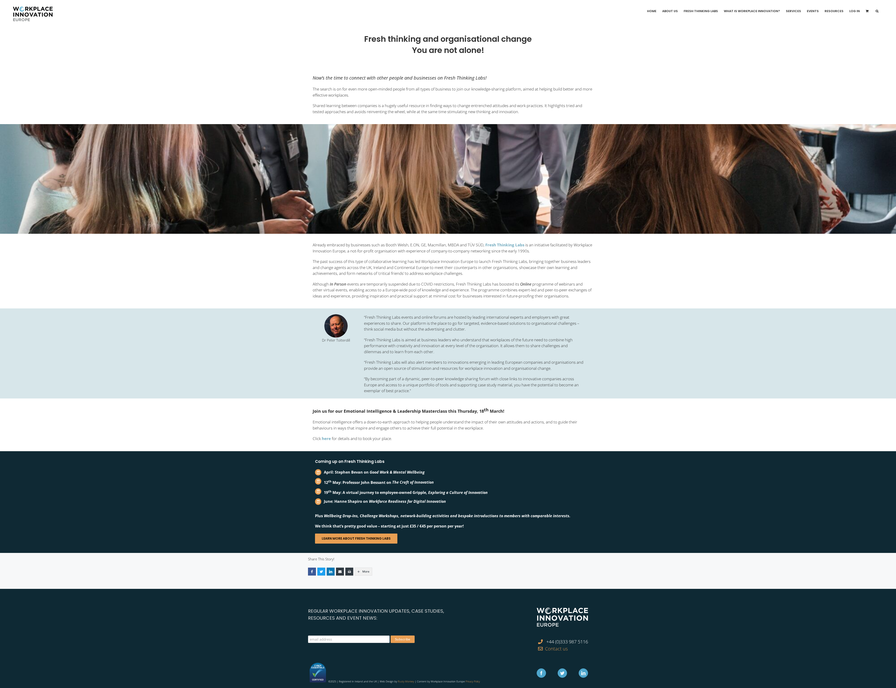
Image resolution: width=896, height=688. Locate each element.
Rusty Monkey (406, 681)
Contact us (556, 649)
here (326, 438)
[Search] (877, 11)
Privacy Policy (473, 681)
